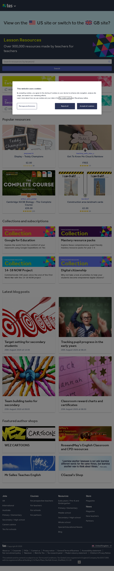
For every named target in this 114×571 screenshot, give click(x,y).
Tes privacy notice (81, 98)
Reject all (65, 106)
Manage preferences (27, 106)
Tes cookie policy (65, 98)
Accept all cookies (87, 106)
